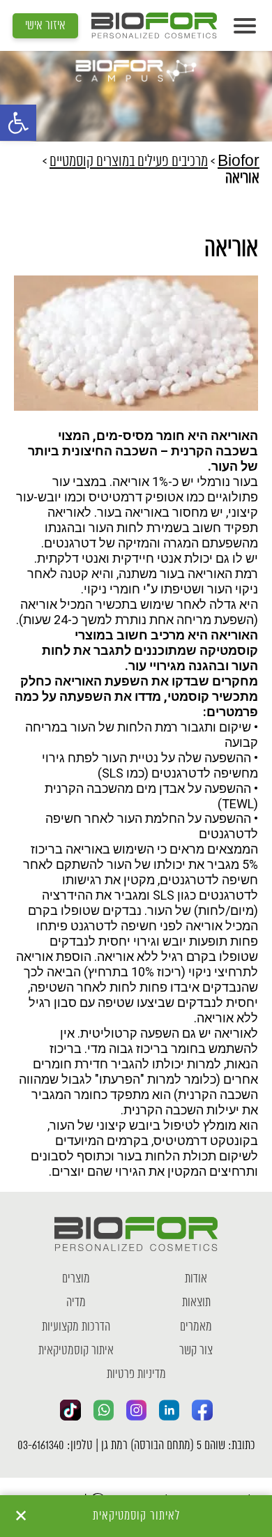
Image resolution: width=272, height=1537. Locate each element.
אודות (196, 1279)
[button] (18, 123)
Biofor (238, 162)
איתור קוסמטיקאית (76, 1351)
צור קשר (196, 1351)
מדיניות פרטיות (136, 1374)
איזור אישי (45, 26)
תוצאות (196, 1303)
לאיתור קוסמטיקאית (136, 1516)
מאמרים (196, 1327)
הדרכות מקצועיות (76, 1327)
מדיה (76, 1303)
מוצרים (76, 1279)
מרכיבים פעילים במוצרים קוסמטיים (129, 162)
